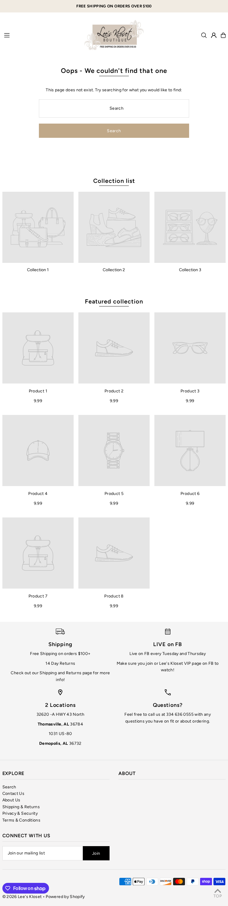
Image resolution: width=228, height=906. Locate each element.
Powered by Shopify (65, 896)
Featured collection (114, 301)
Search (9, 787)
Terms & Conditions (21, 820)
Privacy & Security (20, 813)
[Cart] (223, 35)
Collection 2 (114, 269)
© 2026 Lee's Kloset (22, 896)
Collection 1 (38, 269)
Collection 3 (190, 269)
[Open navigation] (41, 35)
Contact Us (13, 793)
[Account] (213, 35)
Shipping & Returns (21, 806)
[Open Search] (204, 35)
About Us (11, 800)
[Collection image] (38, 227)
